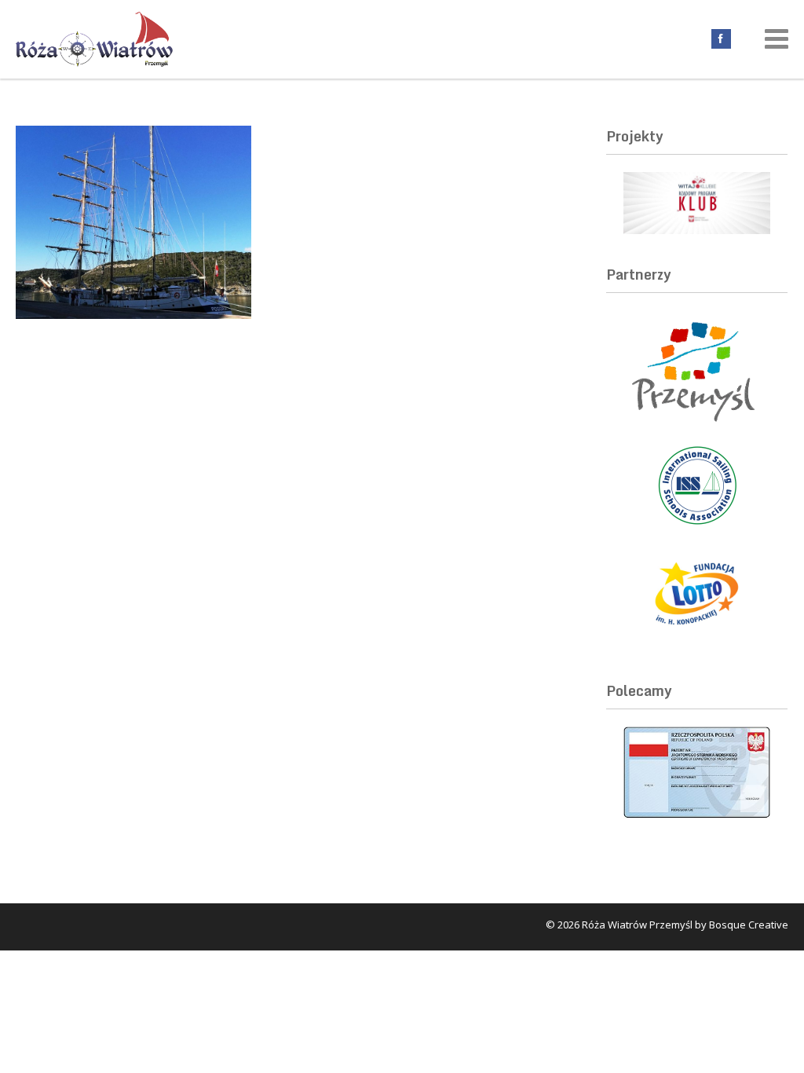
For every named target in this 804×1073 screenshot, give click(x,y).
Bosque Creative (748, 924)
